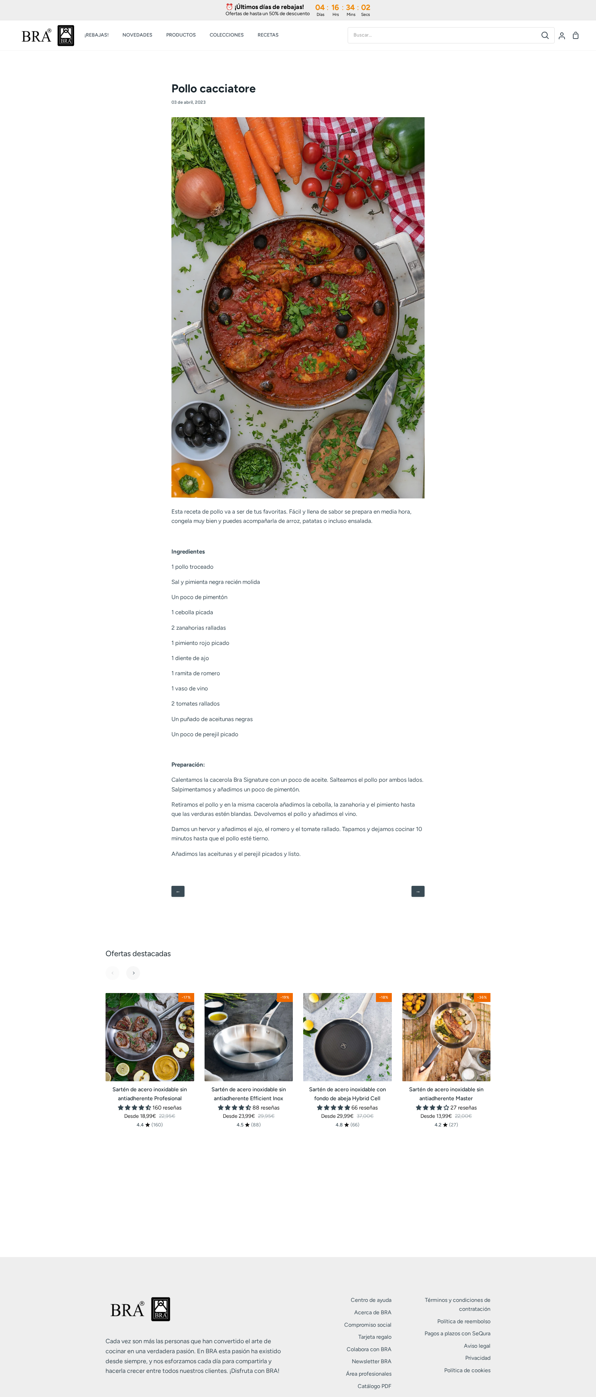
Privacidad (477, 1358)
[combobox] (442, 35)
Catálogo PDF (374, 1386)
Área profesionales (368, 1373)
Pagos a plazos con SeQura (457, 1333)
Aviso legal (477, 1346)
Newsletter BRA (371, 1361)
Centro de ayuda (371, 1300)
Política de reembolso (463, 1321)
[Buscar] (545, 35)
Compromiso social (367, 1325)
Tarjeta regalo (374, 1337)
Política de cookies (467, 1370)
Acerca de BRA (372, 1312)
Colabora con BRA (369, 1349)
